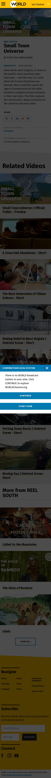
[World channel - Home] (18, 4)
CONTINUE (25, 395)
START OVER (25, 406)
